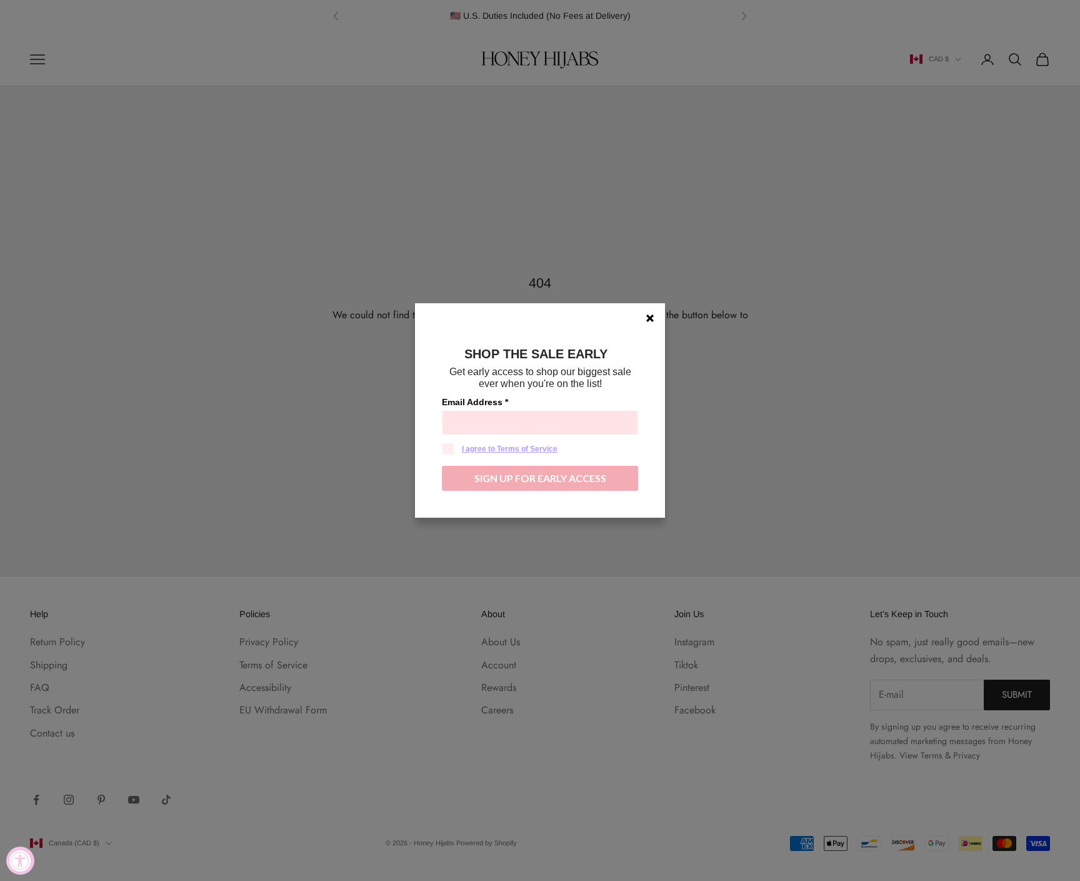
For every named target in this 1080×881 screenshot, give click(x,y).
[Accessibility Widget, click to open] (20, 861)
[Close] (650, 318)
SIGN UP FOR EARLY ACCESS (540, 478)
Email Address (475, 402)
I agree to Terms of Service (510, 449)
